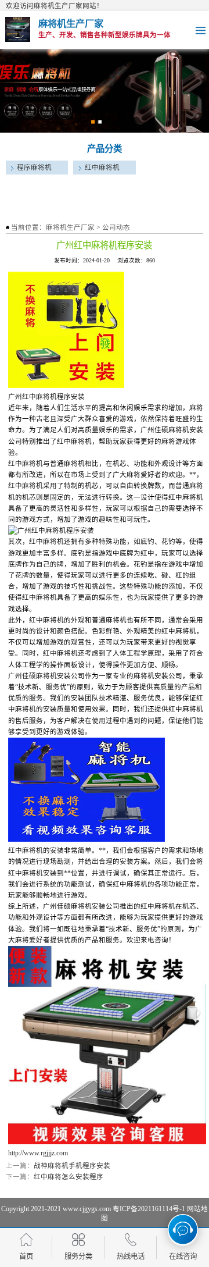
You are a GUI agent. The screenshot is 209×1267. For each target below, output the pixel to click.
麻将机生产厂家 (70, 227)
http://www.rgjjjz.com (38, 1152)
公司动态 (116, 227)
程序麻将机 (34, 167)
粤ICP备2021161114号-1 (149, 1208)
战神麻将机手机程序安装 (72, 1165)
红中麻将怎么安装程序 (68, 1176)
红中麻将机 (102, 167)
